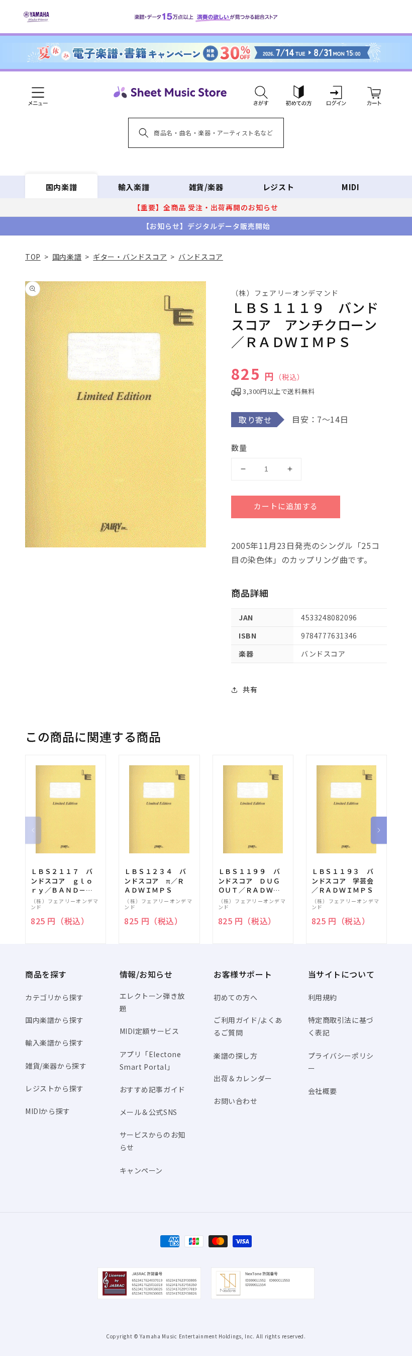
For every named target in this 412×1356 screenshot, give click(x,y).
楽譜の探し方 (236, 1056)
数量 (239, 447)
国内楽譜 (61, 187)
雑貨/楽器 (206, 187)
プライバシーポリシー (341, 1062)
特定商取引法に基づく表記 (341, 1026)
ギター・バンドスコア (130, 257)
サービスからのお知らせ (152, 1141)
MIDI (350, 187)
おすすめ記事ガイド (152, 1089)
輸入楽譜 (133, 187)
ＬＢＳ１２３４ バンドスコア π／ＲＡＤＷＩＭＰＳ (155, 880)
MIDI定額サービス (149, 1031)
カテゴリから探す (54, 997)
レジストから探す (54, 1088)
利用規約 (322, 997)
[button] (261, 92)
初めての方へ (236, 997)
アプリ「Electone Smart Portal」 (150, 1060)
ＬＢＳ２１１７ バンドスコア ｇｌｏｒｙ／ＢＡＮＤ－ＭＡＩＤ (62, 881)
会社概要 (322, 1091)
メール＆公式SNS (148, 1112)
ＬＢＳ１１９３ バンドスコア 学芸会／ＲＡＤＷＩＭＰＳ (343, 880)
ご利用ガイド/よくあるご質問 (248, 1026)
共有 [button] (250, 689)
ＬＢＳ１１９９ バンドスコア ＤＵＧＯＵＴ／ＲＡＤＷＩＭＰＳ (249, 881)
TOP (33, 257)
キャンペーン (141, 1170)
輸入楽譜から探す (54, 1043)
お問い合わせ (236, 1101)
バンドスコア (200, 257)
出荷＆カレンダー (243, 1078)
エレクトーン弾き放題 (152, 1002)
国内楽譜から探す (54, 1020)
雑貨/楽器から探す (55, 1066)
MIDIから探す (47, 1111)
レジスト (278, 187)
